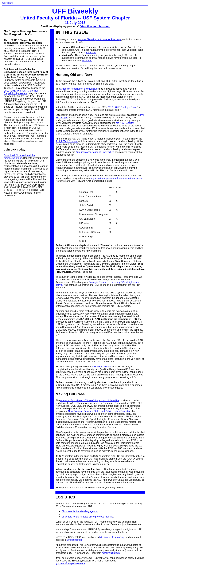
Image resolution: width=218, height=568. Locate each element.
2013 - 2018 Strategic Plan (122, 107)
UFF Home (7, 3)
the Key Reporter (125, 123)
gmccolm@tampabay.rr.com (70, 563)
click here (91, 52)
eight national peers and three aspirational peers (116, 178)
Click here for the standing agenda (80, 511)
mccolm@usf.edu (111, 553)
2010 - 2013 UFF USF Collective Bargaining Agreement (21, 92)
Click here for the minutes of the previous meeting (87, 516)
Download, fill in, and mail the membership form (19, 156)
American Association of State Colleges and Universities (89, 400)
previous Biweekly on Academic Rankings (99, 39)
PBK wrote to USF (101, 366)
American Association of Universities (79, 89)
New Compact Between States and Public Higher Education (99, 411)
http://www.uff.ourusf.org (111, 537)
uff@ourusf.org (74, 540)
